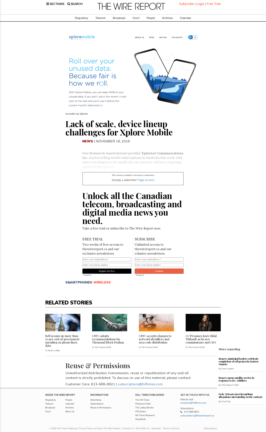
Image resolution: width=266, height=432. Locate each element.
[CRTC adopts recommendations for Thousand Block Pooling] (109, 322)
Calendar (185, 18)
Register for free (107, 271)
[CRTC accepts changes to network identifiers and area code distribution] (156, 322)
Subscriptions (210, 428)
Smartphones (78, 282)
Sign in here (146, 180)
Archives (167, 18)
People (151, 18)
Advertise (156, 428)
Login (200, 4)
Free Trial (213, 4)
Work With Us (142, 428)
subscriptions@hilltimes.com (140, 384)
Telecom (100, 18)
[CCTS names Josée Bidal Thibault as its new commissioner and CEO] (203, 322)
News (87, 141)
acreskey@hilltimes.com (193, 402)
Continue (159, 271)
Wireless (102, 282)
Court (136, 18)
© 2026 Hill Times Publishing (64, 428)
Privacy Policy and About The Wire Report (99, 428)
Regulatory (81, 18)
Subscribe (186, 4)
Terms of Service (171, 428)
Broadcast (119, 18)
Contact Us (127, 428)
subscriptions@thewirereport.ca (197, 415)
